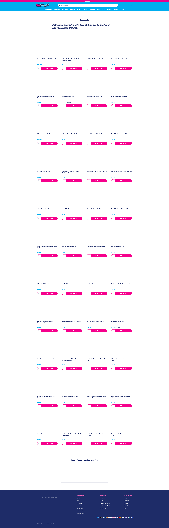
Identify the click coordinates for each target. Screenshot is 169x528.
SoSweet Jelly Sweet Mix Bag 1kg (70, 133)
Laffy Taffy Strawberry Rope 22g (119, 133)
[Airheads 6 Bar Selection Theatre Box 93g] (97, 159)
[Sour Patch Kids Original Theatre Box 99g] (72, 272)
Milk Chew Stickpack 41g (93, 283)
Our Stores (79, 503)
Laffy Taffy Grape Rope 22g (43, 171)
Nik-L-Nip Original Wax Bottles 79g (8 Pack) (46, 397)
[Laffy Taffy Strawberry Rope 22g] (121, 122)
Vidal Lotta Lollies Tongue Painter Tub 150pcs (120, 434)
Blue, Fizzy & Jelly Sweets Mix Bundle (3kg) (47, 58)
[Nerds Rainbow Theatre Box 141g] (72, 384)
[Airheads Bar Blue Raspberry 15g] (97, 84)
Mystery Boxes (48, 9)
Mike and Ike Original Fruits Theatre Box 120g (121, 359)
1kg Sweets (79, 9)
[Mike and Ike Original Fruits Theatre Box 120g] (121, 347)
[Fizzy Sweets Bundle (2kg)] (72, 84)
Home (37, 16)
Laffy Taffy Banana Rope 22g (69, 246)
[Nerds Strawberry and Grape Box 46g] (47, 347)
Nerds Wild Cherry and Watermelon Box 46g (120, 397)
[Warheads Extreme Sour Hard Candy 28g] (72, 309)
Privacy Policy (103, 508)
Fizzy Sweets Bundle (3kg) (117, 321)
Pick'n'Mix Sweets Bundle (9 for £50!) (96, 321)
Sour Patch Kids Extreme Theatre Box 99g (121, 171)
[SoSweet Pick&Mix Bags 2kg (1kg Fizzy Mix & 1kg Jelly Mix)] (72, 47)
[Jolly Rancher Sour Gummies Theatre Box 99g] (97, 347)
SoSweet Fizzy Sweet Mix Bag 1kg (95, 133)
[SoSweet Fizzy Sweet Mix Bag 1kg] (97, 122)
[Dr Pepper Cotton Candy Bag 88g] (121, 84)
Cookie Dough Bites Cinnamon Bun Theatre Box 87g (47, 247)
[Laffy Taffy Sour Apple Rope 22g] (47, 197)
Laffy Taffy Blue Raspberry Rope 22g (95, 58)
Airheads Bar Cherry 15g (68, 208)
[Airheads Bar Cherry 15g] (72, 197)
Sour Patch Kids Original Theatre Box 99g (72, 283)
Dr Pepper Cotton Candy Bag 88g (119, 96)
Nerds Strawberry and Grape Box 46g (46, 358)
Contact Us (79, 505)
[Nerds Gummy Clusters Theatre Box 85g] (121, 272)
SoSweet (40, 523)
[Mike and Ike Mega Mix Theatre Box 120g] (97, 234)
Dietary (122, 9)
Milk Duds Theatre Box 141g (118, 246)
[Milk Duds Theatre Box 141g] (121, 234)
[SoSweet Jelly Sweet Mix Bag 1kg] (72, 122)
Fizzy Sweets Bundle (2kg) (68, 96)
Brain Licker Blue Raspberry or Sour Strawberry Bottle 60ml (45, 322)
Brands (116, 9)
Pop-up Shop (80, 508)
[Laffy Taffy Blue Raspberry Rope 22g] (97, 47)
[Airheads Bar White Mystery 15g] (47, 272)
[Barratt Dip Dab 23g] (47, 422)
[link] (73, 449)
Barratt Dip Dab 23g (42, 433)
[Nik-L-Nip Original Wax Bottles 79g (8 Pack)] (47, 384)
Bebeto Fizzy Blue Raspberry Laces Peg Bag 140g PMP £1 (72, 434)
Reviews (79, 500)
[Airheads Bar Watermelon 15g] (97, 197)
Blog (125, 508)
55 (89, 449)
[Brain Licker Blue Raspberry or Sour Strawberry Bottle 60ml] (47, 309)
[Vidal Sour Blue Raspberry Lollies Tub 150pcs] (47, 84)
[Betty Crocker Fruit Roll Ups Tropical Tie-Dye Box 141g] (97, 384)
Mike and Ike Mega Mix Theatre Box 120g (97, 246)
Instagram (127, 500)
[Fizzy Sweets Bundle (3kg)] (121, 309)
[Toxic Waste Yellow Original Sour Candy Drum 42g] (97, 422)
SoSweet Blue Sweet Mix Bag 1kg (119, 58)
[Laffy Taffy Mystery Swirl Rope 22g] (121, 197)
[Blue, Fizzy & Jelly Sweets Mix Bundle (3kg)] (47, 47)
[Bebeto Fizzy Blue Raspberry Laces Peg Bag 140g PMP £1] (72, 422)
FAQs (101, 500)
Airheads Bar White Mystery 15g (45, 283)
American (109, 9)
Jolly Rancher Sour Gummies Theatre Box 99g (96, 359)
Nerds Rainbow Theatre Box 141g (70, 396)
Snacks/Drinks (101, 9)
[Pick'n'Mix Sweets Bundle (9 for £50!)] (97, 309)
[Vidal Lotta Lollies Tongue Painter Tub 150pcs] (121, 422)
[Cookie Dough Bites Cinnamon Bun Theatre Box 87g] (47, 234)
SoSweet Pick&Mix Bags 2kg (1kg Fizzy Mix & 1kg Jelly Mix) (71, 59)
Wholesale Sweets (104, 498)
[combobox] (88, 5)
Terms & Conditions (105, 505)
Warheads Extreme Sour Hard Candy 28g (71, 321)
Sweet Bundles (57, 9)
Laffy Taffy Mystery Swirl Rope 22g (119, 208)
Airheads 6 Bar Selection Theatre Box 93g (97, 171)
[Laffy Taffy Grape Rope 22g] (47, 159)
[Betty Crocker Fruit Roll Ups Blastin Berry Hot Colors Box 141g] (72, 347)
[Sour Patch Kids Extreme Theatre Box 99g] (121, 159)
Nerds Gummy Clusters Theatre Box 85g (121, 283)
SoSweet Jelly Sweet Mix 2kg (44, 133)
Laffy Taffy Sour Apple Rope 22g (45, 208)
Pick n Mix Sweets (81, 513)
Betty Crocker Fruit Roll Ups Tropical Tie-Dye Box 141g (96, 397)
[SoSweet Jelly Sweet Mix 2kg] (47, 122)
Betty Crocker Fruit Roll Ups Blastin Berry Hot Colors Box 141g (71, 359)
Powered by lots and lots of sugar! (48, 523)
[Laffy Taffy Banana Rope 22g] (72, 234)
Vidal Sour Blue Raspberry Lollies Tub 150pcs (45, 97)
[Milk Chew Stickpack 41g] (97, 272)
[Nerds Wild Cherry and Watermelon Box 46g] (121, 384)
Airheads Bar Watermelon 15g (94, 208)
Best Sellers (87, 1)
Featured (72, 9)
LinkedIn (126, 505)
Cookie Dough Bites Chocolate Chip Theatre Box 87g (70, 172)
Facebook (127, 503)
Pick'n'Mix (93, 9)
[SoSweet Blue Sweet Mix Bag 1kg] (121, 47)
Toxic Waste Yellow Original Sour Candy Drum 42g (96, 434)
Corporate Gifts (80, 510)
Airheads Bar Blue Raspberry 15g (94, 96)
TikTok (126, 498)
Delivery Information (105, 503)
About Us (79, 498)
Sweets (86, 9)
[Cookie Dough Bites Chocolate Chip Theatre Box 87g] (72, 159)
